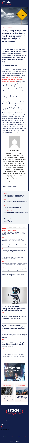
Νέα (3, 27)
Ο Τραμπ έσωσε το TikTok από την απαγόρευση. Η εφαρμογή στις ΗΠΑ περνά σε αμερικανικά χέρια (15, 202)
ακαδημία (15, 227)
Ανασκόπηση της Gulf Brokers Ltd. (12, 207)
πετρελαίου (15, 186)
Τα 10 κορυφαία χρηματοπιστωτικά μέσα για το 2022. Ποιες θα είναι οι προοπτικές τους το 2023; (15, 196)
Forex (5, 216)
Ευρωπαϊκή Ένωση (6, 186)
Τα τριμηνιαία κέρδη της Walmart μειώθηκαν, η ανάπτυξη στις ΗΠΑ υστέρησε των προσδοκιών (14, 245)
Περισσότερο (17, 182)
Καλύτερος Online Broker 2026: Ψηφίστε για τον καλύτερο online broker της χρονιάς (13, 275)
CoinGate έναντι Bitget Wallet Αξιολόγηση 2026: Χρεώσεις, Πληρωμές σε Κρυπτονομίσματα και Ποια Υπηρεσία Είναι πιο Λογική (13, 252)
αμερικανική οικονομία (12, 77)
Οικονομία (9, 27)
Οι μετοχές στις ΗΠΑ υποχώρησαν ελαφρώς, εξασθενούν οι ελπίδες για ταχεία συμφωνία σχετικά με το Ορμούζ (13, 344)
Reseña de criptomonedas (9, 230)
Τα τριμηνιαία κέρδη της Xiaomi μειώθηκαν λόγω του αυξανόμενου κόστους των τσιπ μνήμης (13, 258)
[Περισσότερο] (21, 182)
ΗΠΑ (11, 186)
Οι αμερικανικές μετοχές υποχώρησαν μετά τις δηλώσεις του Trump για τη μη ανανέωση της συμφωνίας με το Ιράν (14, 263)
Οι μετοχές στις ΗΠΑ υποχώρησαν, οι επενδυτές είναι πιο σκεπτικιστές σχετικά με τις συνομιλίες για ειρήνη (14, 335)
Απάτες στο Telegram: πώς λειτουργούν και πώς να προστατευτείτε (16, 213)
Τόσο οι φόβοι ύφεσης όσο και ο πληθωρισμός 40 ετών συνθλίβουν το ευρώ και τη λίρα (7, 398)
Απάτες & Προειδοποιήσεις (10, 210)
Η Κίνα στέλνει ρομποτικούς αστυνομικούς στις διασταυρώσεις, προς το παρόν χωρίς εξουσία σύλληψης (13, 239)
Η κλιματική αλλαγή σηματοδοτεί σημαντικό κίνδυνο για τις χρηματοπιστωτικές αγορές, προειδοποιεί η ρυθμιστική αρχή (16, 220)
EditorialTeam (14, 45)
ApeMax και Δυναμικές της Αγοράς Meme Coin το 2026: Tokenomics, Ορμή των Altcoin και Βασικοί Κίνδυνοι (13, 233)
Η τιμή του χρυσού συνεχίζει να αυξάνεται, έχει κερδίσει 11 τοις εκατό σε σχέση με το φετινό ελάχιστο (14, 269)
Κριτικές (6, 205)
